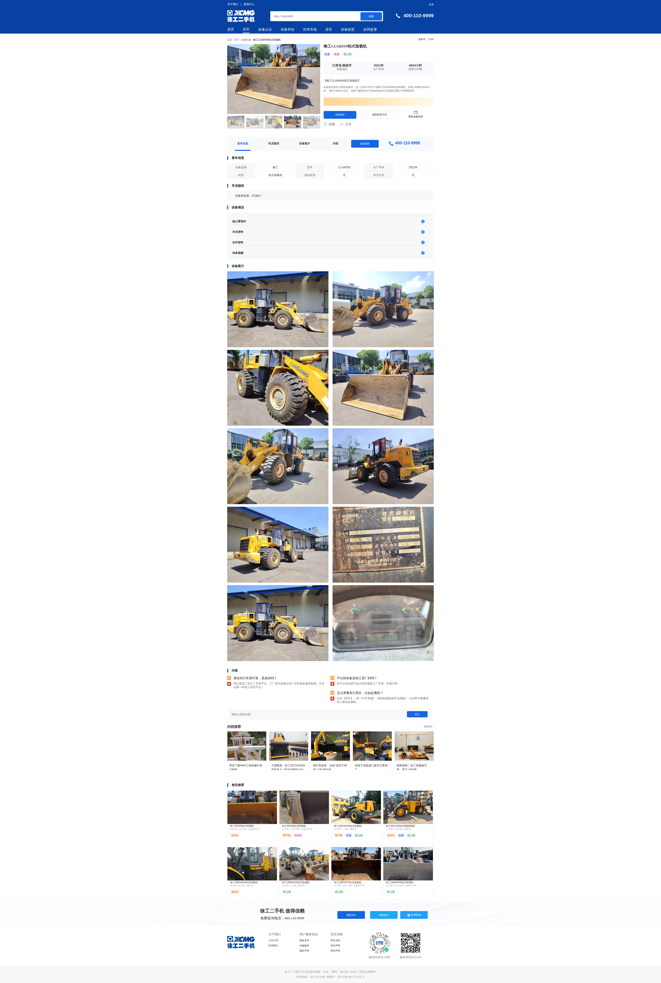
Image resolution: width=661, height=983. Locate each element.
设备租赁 (348, 29)
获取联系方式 (379, 114)
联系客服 (416, 914)
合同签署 (370, 29)
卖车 (328, 29)
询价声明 (335, 950)
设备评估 (287, 29)
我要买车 (351, 915)
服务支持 (304, 940)
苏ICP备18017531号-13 (351, 976)
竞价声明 (335, 945)
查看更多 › (429, 726)
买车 (246, 29)
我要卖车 (384, 915)
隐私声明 (304, 950)
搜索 (371, 16)
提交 (417, 714)
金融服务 (304, 945)
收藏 (331, 124)
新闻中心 (249, 4)
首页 (230, 29)
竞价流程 (335, 940)
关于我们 (232, 4)
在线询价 (340, 114)
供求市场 (310, 29)
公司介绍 (273, 940)
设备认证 (265, 29)
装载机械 (246, 39)
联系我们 (273, 945)
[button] (231, 122)
